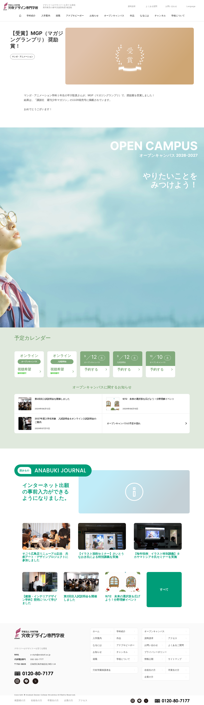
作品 (119, 638)
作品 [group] (132, 15)
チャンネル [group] (160, 15)
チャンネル (122, 652)
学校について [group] (178, 15)
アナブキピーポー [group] (75, 15)
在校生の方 (36, 700)
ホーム (96, 631)
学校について (123, 659)
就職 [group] (58, 15)
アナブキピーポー (125, 645)
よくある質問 (151, 6)
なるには (97, 645)
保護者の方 (20, 700)
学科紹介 (121, 631)
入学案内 (97, 638)
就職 (95, 659)
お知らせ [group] (94, 15)
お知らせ (97, 652)
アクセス (82, 700)
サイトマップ (175, 659)
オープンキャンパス (154, 631)
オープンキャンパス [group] (114, 15)
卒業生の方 (53, 700)
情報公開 (148, 659)
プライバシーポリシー (155, 652)
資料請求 (131, 6)
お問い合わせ (171, 6)
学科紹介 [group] (31, 15)
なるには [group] (144, 15)
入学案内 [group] (45, 15)
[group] (20, 15)
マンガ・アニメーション (22, 56)
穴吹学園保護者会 (102, 670)
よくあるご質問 (176, 645)
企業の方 (68, 700)
